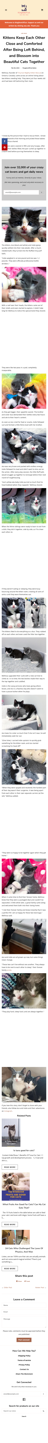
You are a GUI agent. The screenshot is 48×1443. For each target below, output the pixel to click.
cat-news (24, 33)
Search (24, 1416)
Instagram (8, 1111)
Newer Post (39, 1287)
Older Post (8, 1287)
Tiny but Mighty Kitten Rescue (29, 73)
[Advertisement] (24, 108)
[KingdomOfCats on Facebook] (24, 1400)
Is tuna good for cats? (24, 1150)
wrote (9, 970)
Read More (9, 1167)
